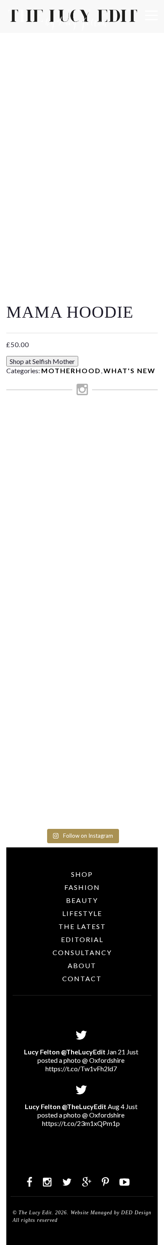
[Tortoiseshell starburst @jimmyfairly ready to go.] (82, 645)
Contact (82, 978)
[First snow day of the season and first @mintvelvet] (82, 480)
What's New (129, 370)
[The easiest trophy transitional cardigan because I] (82, 585)
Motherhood (71, 370)
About (82, 965)
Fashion (82, 887)
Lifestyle (82, 913)
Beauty (82, 900)
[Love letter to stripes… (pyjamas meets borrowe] (82, 513)
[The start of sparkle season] (82, 420)
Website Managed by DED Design (111, 1213)
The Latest (82, 926)
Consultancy (82, 952)
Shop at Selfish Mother (42, 361)
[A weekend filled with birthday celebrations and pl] (82, 773)
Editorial (82, 939)
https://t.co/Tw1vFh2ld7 (81, 1068)
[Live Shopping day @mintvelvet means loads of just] (82, 448)
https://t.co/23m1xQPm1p (81, 1123)
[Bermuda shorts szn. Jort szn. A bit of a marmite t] (82, 689)
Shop (82, 874)
